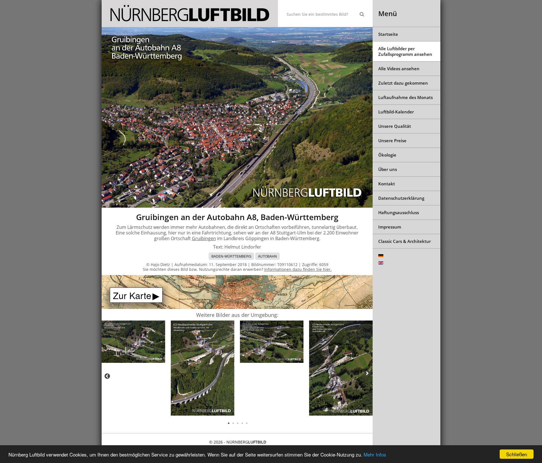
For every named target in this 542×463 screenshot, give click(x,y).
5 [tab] (247, 423)
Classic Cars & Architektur (404, 241)
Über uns (387, 169)
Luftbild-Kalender (396, 112)
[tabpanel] (133, 343)
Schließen (516, 454)
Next (367, 373)
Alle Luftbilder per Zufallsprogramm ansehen (405, 51)
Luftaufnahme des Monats (405, 97)
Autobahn (267, 256)
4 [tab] (242, 423)
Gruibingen (204, 238)
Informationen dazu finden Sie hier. (298, 269)
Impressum (389, 227)
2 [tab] (233, 423)
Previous (107, 376)
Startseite (388, 34)
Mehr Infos (375, 454)
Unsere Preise (392, 140)
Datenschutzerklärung (401, 198)
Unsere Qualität (394, 126)
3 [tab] (238, 423)
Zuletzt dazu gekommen (403, 83)
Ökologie (387, 155)
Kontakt (386, 183)
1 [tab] (228, 423)
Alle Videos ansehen (398, 68)
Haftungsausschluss (398, 212)
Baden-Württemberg (231, 256)
